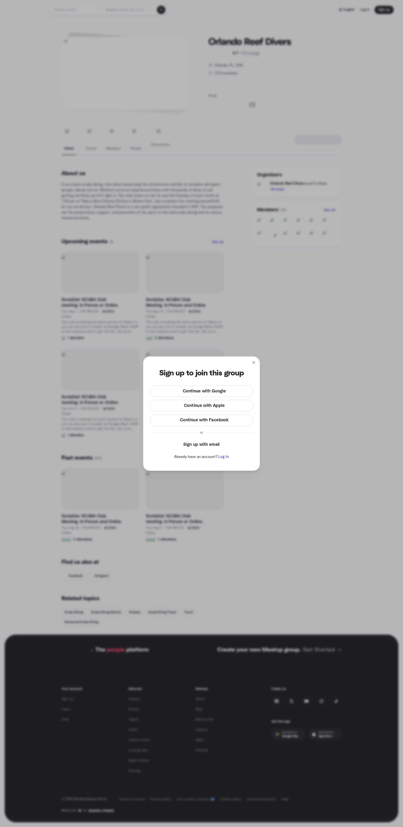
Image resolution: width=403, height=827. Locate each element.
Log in (223, 457)
